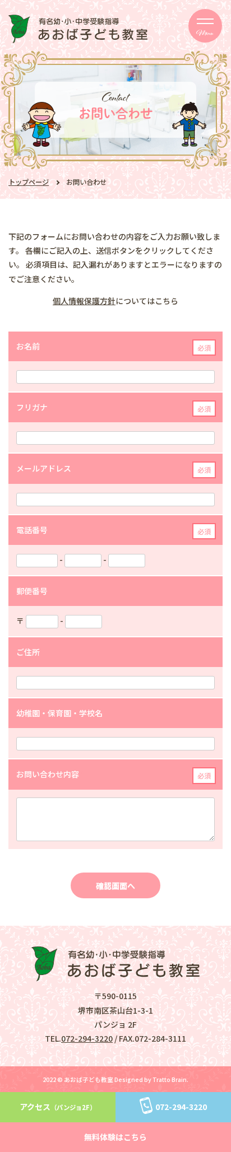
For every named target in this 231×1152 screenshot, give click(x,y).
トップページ (28, 182)
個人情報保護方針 (84, 300)
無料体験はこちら (115, 1136)
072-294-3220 (87, 1038)
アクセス (58, 1106)
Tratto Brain (170, 1079)
